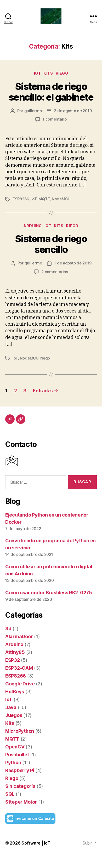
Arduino (33, 225)
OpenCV (14, 746)
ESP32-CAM (19, 668)
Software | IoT (35, 843)
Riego (62, 73)
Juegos (13, 715)
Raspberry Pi (19, 770)
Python (13, 762)
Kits (48, 73)
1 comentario (55, 119)
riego (45, 358)
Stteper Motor (21, 802)
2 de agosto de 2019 (73, 110)
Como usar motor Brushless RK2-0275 (48, 592)
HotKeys (14, 691)
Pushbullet (17, 754)
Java (10, 707)
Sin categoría (20, 786)
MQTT (44, 198)
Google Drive (20, 683)
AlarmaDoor (19, 636)
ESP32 (12, 660)
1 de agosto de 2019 (72, 263)
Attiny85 (15, 652)
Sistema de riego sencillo (51, 244)
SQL (9, 794)
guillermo (33, 110)
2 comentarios (54, 271)
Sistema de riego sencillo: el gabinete (51, 92)
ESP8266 (21, 198)
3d (8, 628)
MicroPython (19, 731)
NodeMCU (61, 198)
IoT (37, 73)
